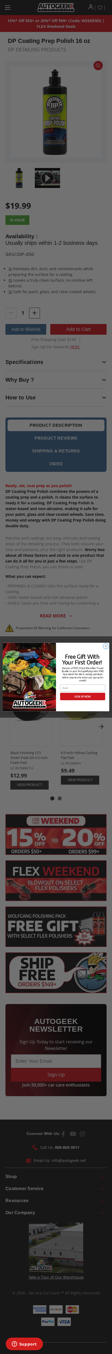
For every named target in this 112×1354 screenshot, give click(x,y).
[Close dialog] (105, 646)
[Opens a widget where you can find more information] (24, 1344)
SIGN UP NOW (82, 696)
